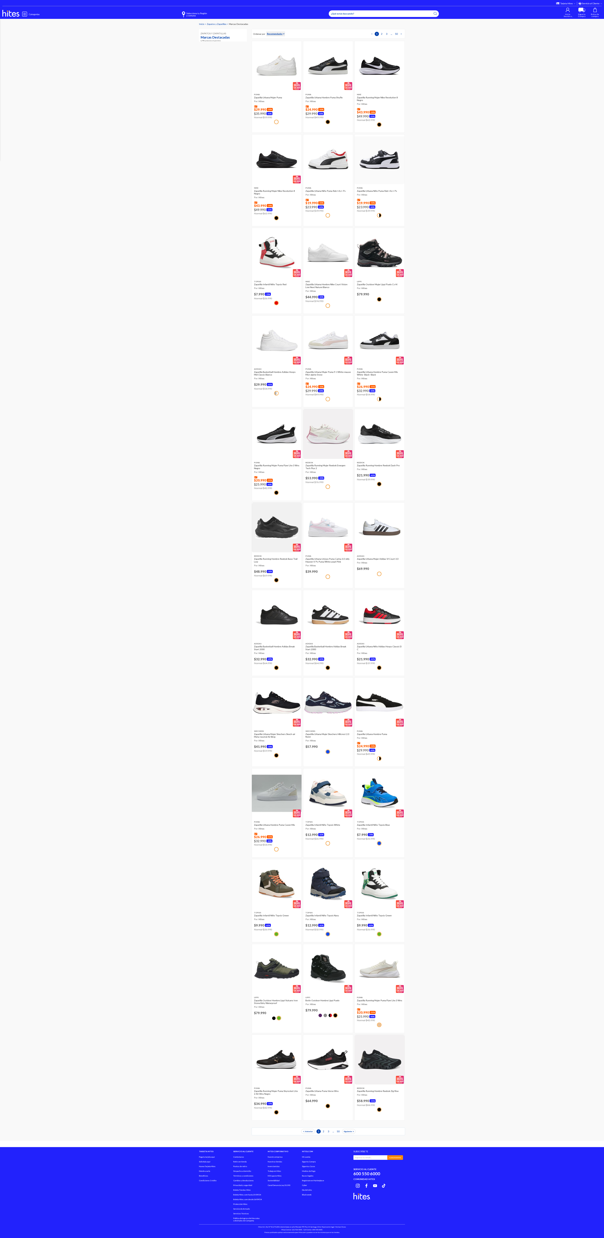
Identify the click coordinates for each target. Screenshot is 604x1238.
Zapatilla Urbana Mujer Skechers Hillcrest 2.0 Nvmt (327, 735)
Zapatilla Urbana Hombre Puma (372, 734)
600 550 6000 (366, 1173)
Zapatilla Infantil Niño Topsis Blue (373, 824)
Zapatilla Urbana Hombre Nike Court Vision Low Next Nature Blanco (326, 285)
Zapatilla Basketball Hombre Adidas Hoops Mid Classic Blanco (275, 373)
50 (396, 33)
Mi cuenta (306, 1157)
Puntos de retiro (240, 1166)
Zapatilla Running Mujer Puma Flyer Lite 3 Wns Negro (276, 467)
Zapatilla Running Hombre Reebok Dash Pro (378, 465)
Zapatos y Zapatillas (217, 24)
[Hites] (10, 13)
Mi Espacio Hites (275, 1176)
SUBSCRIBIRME (395, 1158)
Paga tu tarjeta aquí (207, 1157)
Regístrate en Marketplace (313, 1180)
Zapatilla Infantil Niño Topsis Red (270, 284)
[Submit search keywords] (435, 13)
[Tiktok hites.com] (384, 1185)
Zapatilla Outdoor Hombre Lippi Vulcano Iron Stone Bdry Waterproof (276, 1002)
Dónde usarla (204, 1171)
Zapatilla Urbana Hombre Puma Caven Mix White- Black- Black (377, 373)
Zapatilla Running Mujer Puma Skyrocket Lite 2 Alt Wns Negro (276, 1092)
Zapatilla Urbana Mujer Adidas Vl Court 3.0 (377, 558)
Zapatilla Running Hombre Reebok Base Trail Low (275, 560)
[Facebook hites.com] (366, 1185)
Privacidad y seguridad (242, 1185)
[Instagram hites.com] (358, 1185)
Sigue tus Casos (308, 1166)
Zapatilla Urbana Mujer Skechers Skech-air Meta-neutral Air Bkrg (274, 735)
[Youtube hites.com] (375, 1185)
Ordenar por (259, 34)
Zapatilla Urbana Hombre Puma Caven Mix (274, 824)
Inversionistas (274, 1166)
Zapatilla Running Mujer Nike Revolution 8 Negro (377, 99)
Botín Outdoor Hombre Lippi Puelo (322, 1000)
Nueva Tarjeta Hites (207, 1166)
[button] (568, 12)
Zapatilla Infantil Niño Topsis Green (271, 915)
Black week (306, 1194)
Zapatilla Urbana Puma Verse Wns (322, 1091)
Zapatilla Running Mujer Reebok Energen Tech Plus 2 (325, 467)
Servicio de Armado (241, 1209)
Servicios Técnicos (241, 1213)
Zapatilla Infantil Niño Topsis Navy (322, 915)
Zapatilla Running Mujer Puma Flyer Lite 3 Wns (379, 1000)
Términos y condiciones (243, 1176)
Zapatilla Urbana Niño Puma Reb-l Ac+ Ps (325, 191)
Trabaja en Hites (274, 1171)
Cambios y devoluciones (243, 1180)
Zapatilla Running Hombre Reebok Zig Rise (378, 1091)
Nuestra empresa (275, 1157)
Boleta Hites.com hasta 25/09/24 (247, 1194)
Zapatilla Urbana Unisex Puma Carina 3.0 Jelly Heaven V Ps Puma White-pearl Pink (327, 560)
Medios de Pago (308, 1171)
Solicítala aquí (204, 1161)
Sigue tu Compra (309, 1161)
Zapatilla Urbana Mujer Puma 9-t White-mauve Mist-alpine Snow (328, 373)
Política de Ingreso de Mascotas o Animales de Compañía (246, 1219)
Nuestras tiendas (275, 1161)
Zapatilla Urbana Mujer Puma (268, 97)
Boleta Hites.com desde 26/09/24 (247, 1199)
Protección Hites (240, 1204)
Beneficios (203, 1176)
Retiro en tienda (240, 1161)
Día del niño (307, 1190)
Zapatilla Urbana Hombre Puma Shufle (324, 97)
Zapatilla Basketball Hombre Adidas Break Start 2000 (274, 648)
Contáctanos (238, 1157)
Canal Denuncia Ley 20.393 (279, 1185)
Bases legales (307, 1176)
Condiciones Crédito (207, 1180)
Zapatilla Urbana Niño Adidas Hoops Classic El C (379, 648)
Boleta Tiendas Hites (242, 1190)
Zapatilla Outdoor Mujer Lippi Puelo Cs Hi (377, 284)
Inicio (202, 24)
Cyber (304, 1185)
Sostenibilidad (274, 1180)
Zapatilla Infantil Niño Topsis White (322, 824)
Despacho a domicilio (242, 1171)
